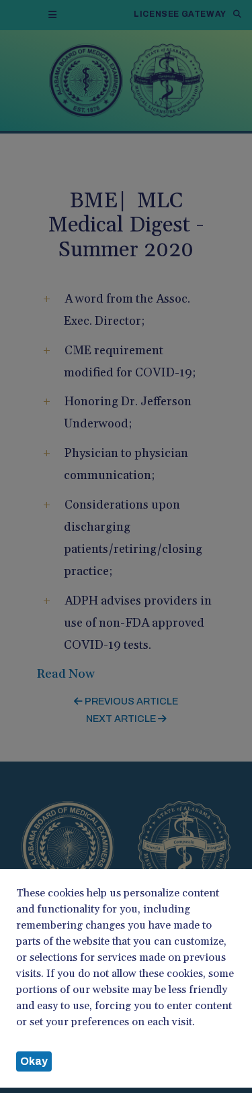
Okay (34, 1061)
